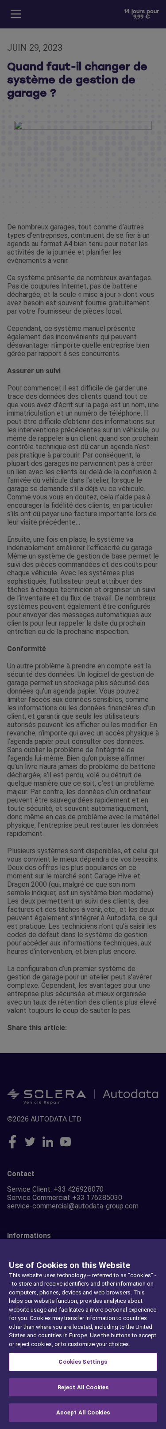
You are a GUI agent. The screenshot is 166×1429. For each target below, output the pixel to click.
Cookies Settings (82, 1361)
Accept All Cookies (83, 1412)
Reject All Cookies (83, 1387)
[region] (83, 1334)
